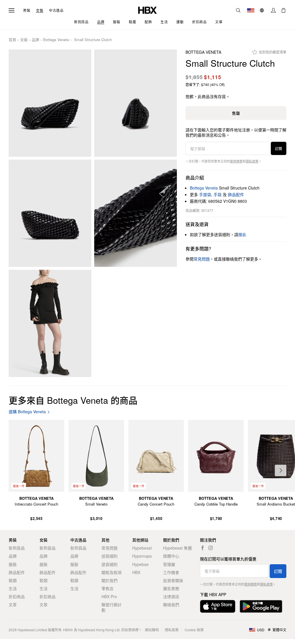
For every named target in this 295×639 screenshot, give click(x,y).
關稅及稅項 (111, 572)
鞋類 (13, 580)
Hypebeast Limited (32, 629)
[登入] (273, 10)
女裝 (39, 10)
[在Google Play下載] (261, 606)
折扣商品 (17, 596)
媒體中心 (171, 555)
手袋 (217, 194)
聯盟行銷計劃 (111, 607)
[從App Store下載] (217, 606)
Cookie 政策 (194, 629)
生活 (13, 588)
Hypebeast (142, 547)
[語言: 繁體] (262, 10)
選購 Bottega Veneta (27, 412)
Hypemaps (142, 555)
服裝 (13, 564)
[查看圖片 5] (50, 323)
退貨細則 (109, 564)
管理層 (169, 564)
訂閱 (278, 148)
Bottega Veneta (56, 39)
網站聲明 (152, 629)
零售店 (107, 588)
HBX (136, 572)
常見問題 (109, 547)
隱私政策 (252, 161)
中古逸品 (56, 10)
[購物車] (283, 10)
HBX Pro (109, 596)
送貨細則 (109, 555)
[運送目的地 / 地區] (251, 10)
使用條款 (236, 161)
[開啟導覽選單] (11, 10)
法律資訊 (171, 596)
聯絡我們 (171, 604)
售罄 (236, 113)
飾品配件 (236, 194)
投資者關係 (173, 580)
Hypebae (140, 564)
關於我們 (109, 580)
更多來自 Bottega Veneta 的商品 (73, 399)
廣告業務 (171, 588)
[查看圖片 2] (135, 103)
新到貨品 (17, 547)
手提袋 (205, 194)
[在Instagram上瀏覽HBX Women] (210, 547)
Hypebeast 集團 (177, 547)
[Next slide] (280, 470)
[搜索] (238, 10)
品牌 (35, 39)
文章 (13, 604)
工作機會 (171, 572)
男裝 (26, 10)
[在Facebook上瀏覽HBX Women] (202, 547)
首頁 (12, 39)
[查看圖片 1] (50, 103)
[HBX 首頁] (147, 9)
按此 (242, 234)
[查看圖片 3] (50, 213)
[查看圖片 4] (135, 213)
